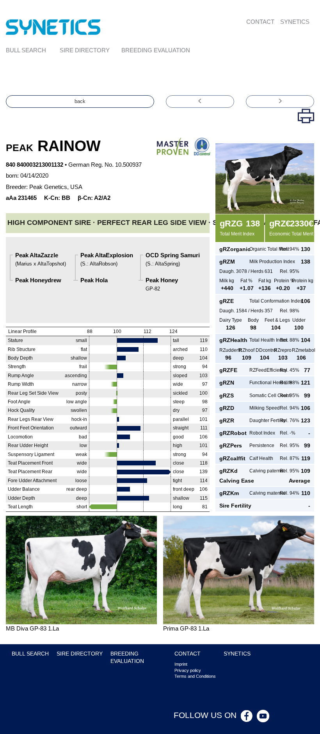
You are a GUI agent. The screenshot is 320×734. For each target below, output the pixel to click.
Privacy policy (187, 670)
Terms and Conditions (195, 676)
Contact (260, 21)
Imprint (180, 664)
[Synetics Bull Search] (53, 26)
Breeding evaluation (155, 50)
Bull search (26, 50)
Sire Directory (85, 50)
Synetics (294, 21)
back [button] (80, 101)
